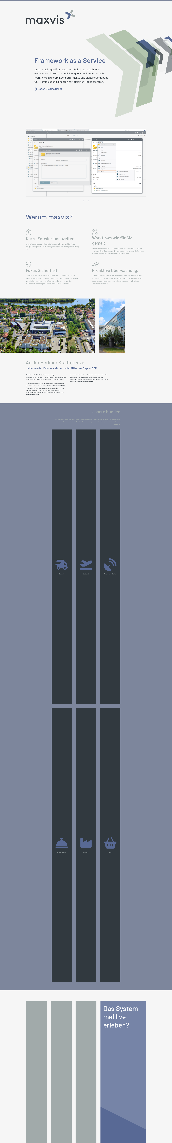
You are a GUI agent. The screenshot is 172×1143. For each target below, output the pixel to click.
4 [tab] (88, 201)
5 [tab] (91, 201)
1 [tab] (81, 201)
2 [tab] (83, 201)
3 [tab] (86, 201)
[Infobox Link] (73, 87)
